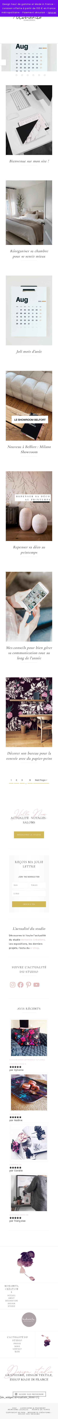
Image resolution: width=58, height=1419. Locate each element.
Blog (17, 1352)
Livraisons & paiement (33, 1408)
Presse (17, 1344)
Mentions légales (18, 1410)
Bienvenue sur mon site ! (29, 161)
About (11, 1298)
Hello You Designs (29, 1414)
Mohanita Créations (29, 22)
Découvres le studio (29, 835)
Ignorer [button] (52, 12)
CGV (14, 1408)
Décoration (11, 1301)
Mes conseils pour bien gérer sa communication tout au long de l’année (29, 652)
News (17, 1346)
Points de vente (41, 1410)
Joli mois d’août (29, 351)
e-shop (34, 948)
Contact (17, 1349)
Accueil (12, 1295)
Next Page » (41, 780)
